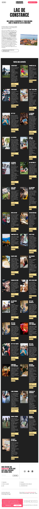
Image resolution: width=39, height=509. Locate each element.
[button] (4, 2)
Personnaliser (8, 505)
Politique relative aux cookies (15, 503)
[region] (12, 503)
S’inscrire (15, 475)
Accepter (17, 505)
